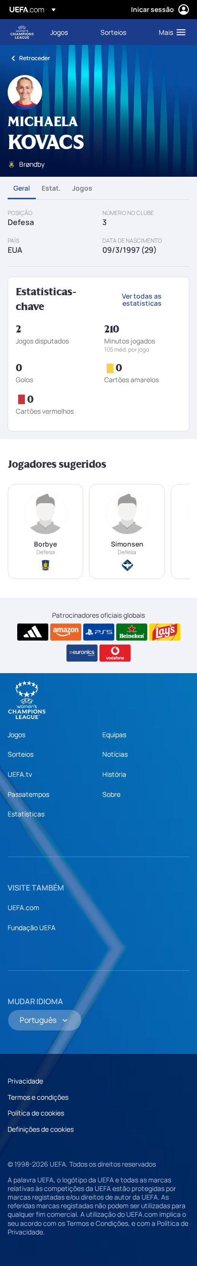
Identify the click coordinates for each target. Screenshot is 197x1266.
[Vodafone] (115, 653)
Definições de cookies (41, 1129)
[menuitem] (67, 32)
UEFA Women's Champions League (22, 32)
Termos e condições (38, 1097)
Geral (21, 188)
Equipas (114, 734)
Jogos (82, 188)
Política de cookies (36, 1112)
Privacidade (25, 1080)
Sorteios (20, 754)
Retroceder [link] (34, 58)
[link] (59, 32)
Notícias (115, 754)
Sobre (111, 794)
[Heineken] (131, 632)
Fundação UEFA (31, 927)
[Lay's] (164, 632)
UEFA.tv (20, 774)
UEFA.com (23, 907)
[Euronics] (82, 653)
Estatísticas (26, 813)
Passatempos (28, 794)
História (114, 774)
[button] (170, 32)
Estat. (51, 188)
